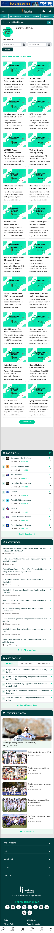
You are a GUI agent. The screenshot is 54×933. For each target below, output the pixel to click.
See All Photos (28, 831)
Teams (36, 16)
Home (4, 16)
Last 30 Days (45, 663)
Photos (45, 16)
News (27, 16)
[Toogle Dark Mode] (43, 11)
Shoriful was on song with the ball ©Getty (38, 769)
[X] (24, 907)
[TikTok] (30, 907)
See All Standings (26, 534)
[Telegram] (24, 912)
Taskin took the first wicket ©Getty (40, 752)
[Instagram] (18, 907)
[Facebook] (7, 907)
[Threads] (30, 912)
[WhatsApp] (35, 907)
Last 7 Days (28, 663)
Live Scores (15, 16)
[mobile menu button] (3, 11)
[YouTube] (13, 907)
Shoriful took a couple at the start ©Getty (39, 785)
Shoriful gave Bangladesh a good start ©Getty (19, 743)
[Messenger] (41, 907)
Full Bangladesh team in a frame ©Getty (39, 817)
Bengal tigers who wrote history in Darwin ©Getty (39, 801)
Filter (7, 49)
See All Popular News (28, 705)
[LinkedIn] (46, 907)
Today (11, 663)
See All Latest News (28, 650)
